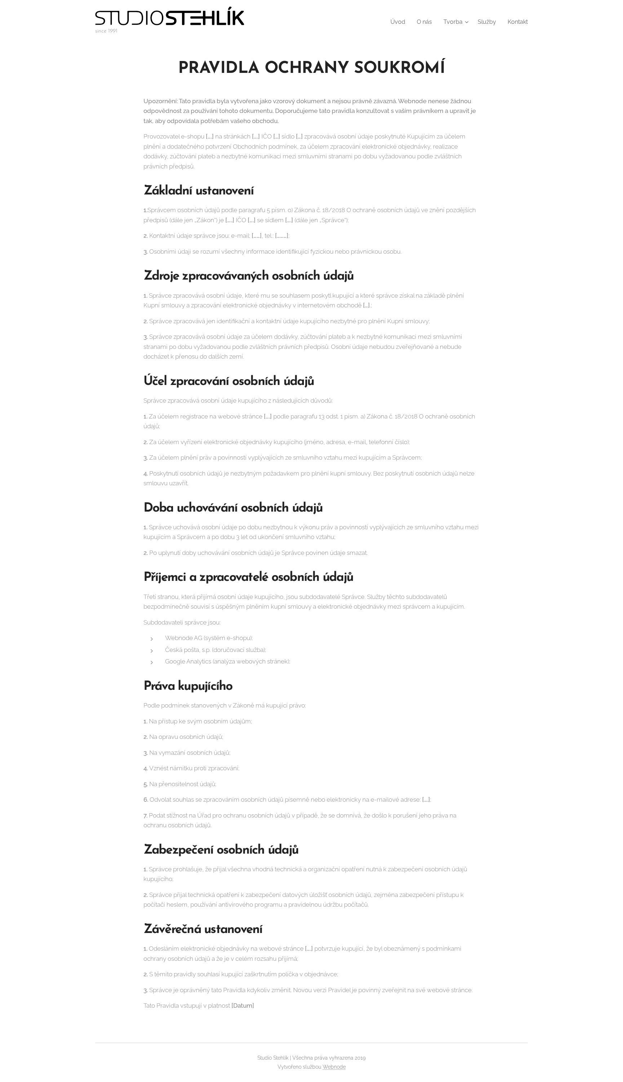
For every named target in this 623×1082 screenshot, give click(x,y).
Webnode (334, 1067)
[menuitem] (400, 22)
